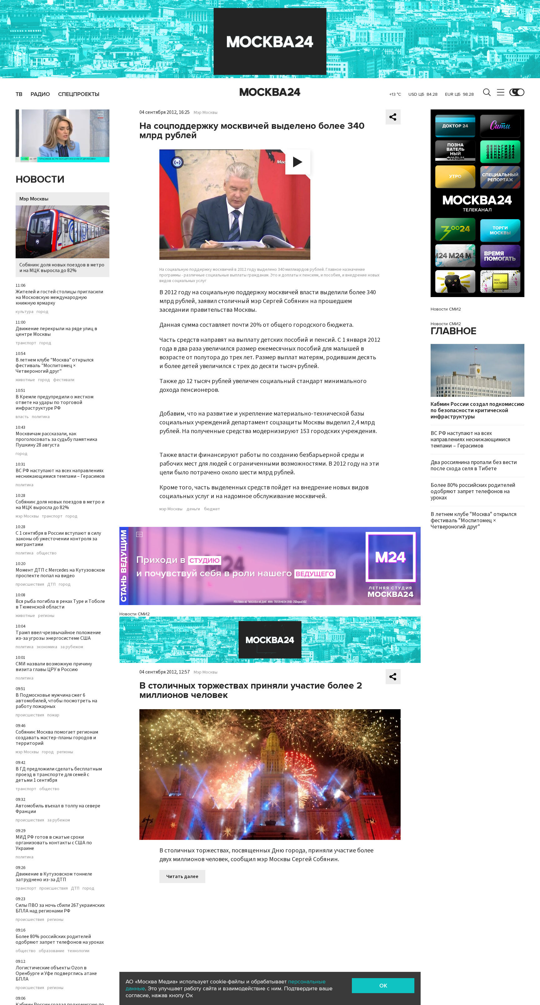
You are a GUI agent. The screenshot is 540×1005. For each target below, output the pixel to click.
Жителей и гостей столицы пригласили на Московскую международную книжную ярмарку (59, 297)
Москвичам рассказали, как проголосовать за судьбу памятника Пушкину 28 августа (56, 439)
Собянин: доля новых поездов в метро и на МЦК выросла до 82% (61, 267)
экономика (47, 647)
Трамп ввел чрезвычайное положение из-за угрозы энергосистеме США (58, 635)
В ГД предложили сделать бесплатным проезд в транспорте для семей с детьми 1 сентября (59, 774)
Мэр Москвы (33, 199)
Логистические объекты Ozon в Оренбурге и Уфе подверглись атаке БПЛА (56, 973)
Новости (40, 180)
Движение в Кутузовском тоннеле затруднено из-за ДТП (54, 877)
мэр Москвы (27, 516)
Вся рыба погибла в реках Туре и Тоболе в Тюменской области (60, 604)
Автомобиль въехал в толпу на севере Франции (58, 808)
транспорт (26, 343)
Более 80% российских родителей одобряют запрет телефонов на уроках (60, 939)
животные (25, 380)
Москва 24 (270, 92)
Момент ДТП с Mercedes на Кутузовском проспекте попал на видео (60, 573)
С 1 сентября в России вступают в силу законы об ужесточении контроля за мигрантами (58, 539)
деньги (193, 509)
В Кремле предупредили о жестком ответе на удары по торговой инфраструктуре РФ (54, 402)
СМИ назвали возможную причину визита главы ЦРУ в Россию (54, 666)
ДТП (51, 584)
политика (41, 417)
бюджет (212, 509)
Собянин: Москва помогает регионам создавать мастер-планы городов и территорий (57, 738)
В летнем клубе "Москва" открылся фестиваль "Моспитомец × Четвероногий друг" (54, 365)
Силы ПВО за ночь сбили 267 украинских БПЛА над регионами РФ (60, 908)
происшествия (30, 584)
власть (22, 417)
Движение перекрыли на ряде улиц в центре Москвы (56, 331)
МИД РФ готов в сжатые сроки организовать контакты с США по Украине (54, 843)
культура (24, 312)
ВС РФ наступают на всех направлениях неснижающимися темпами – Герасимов (60, 473)
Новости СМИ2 (134, 614)
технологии (78, 951)
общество (47, 553)
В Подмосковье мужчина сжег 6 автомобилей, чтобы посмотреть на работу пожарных (56, 701)
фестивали (63, 380)
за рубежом (71, 647)
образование (51, 951)
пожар (53, 715)
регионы (46, 616)
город (42, 312)
